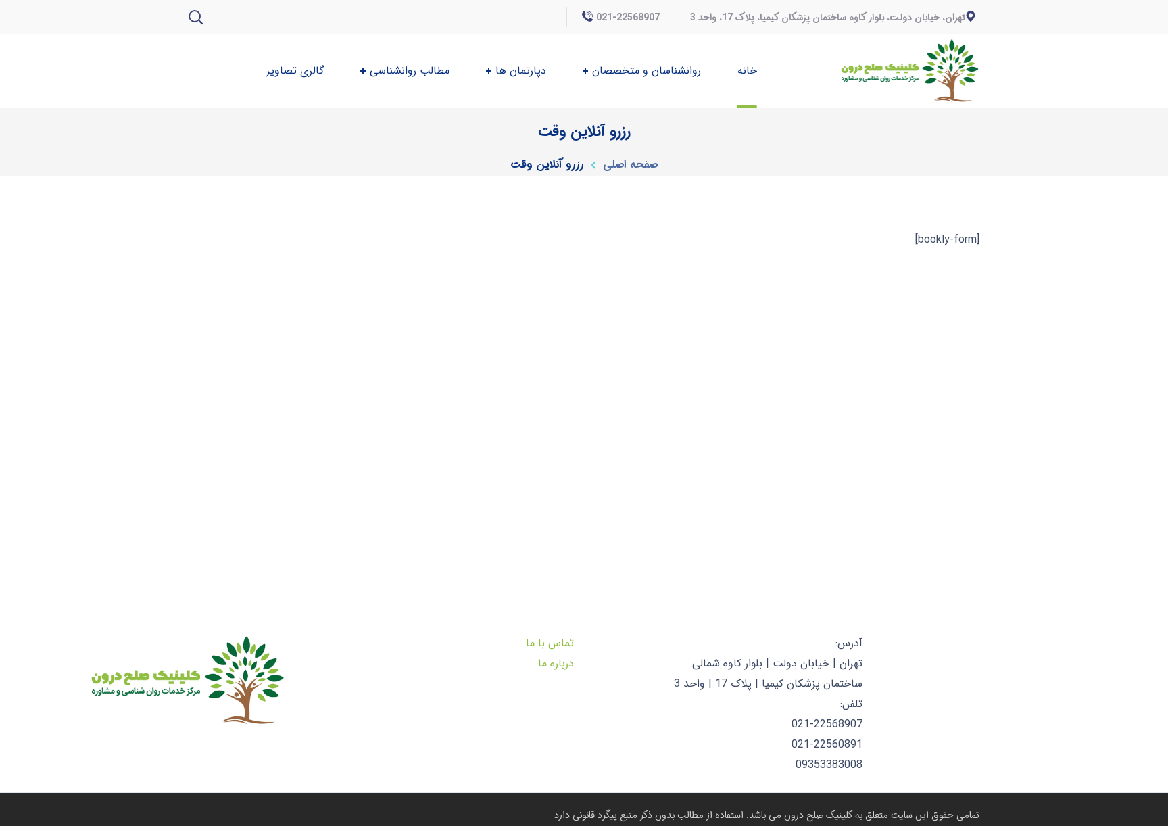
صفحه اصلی (630, 164)
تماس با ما (550, 643)
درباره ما (556, 663)
